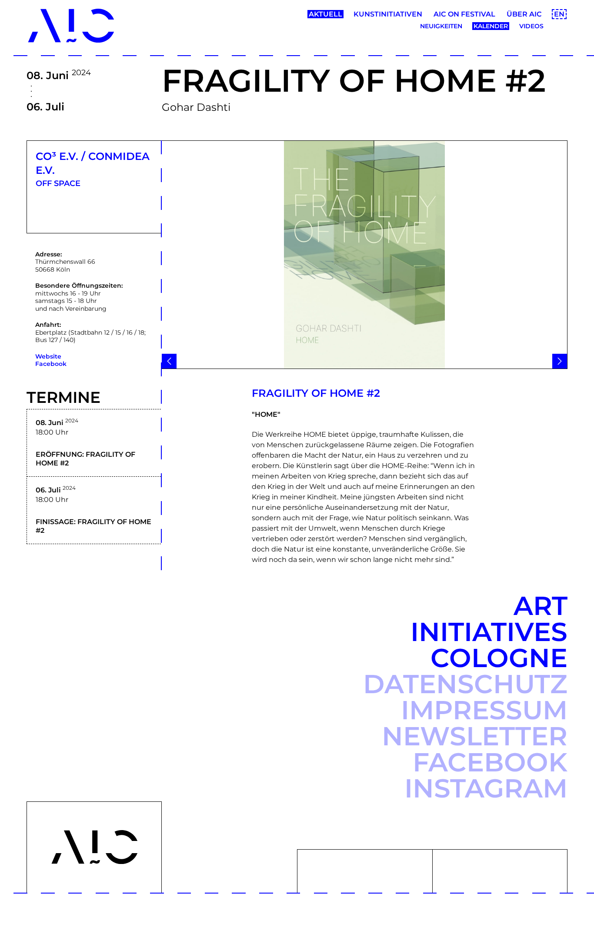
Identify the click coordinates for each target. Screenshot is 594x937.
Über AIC (524, 14)
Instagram (485, 788)
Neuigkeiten (441, 26)
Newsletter (474, 736)
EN (559, 14)
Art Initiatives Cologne (488, 632)
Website (48, 356)
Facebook (51, 364)
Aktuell (325, 14)
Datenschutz (465, 684)
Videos (531, 26)
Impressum (484, 710)
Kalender (491, 26)
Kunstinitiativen (388, 14)
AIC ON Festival (464, 14)
